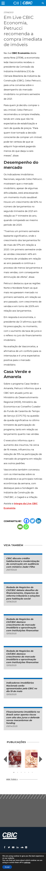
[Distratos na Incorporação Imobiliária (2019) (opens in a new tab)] (15, 759)
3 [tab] (21, 772)
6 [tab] (32, 772)
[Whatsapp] (26, 526)
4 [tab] (25, 772)
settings (27, 862)
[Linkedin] (38, 521)
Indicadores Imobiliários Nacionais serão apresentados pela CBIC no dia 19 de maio (21, 687)
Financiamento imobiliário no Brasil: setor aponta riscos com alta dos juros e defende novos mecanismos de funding (23, 718)
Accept (7, 867)
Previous (5, 759)
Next (40, 759)
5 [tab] (28, 772)
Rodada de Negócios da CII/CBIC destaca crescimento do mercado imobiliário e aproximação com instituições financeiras (22, 625)
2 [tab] (17, 772)
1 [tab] (14, 772)
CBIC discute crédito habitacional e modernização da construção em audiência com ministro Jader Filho (22, 562)
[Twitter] (32, 521)
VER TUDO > (12, 779)
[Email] (20, 526)
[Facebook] (26, 521)
